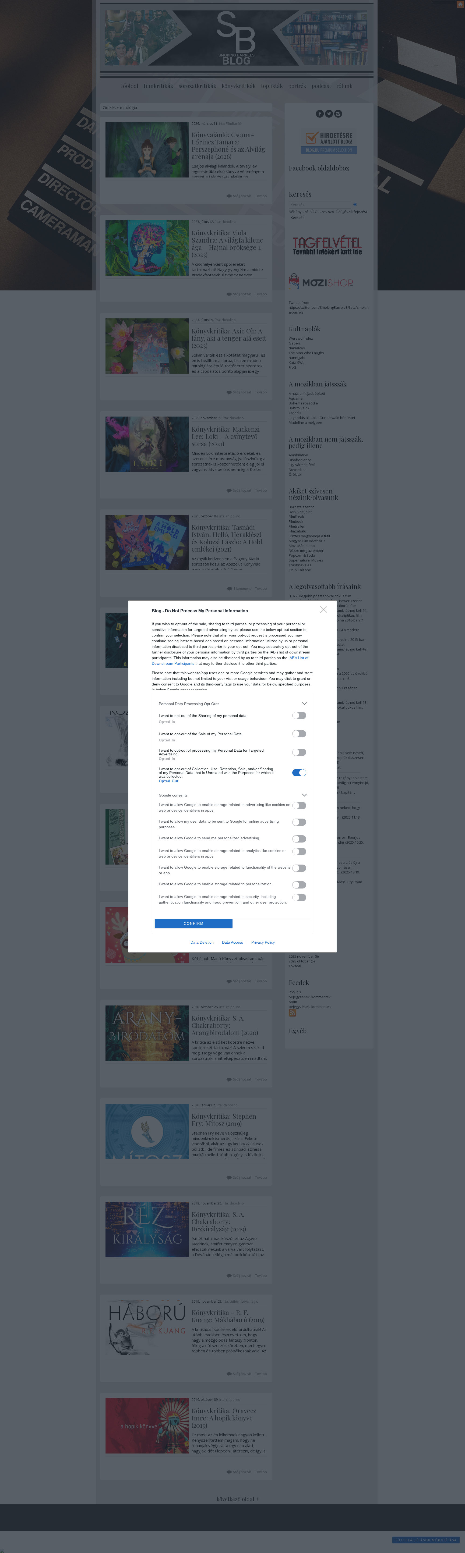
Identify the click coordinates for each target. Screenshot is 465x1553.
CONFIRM (194, 924)
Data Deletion (202, 942)
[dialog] (232, 776)
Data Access (232, 942)
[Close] (325, 611)
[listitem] (232, 703)
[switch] (299, 715)
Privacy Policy (263, 942)
